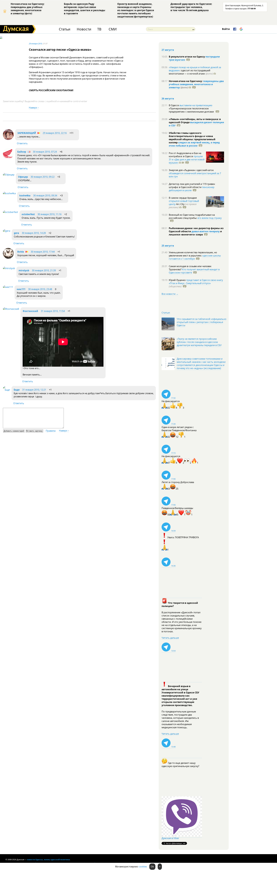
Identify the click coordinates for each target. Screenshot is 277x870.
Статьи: (166, 312)
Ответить (22, 143)
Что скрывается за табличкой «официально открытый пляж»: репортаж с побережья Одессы (201, 322)
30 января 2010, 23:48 (40, 289)
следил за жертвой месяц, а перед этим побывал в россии (194, 144)
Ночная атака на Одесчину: (186, 81)
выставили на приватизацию (195, 105)
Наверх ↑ (34, 107)
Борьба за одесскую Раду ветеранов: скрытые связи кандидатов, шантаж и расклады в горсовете (84, 8)
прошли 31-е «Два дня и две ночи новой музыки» (186, 159)
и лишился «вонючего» (195, 233)
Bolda (20, 251)
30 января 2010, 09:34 (45, 195)
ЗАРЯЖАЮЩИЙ (26, 133)
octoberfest (28, 214)
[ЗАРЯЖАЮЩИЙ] (8, 139)
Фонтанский (30, 311)
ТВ (99, 29)
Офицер (23, 176)
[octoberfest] (10, 212)
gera (16, 233)
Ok (152, 866)
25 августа (168, 245)
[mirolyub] (9, 268)
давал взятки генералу (206, 231)
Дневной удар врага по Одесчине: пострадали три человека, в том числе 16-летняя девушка (191, 7)
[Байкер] (8, 157)
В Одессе (174, 105)
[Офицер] (8, 174)
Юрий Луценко (177, 280)
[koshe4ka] (9, 193)
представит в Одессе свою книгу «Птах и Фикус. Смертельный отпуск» (196, 281)
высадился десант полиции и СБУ (196, 124)
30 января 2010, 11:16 (49, 214)
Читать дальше (170, 637)
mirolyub (24, 270)
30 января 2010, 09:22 (43, 176)
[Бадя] (6, 389)
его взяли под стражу (210, 218)
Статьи (64, 29)
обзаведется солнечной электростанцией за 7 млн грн (195, 175)
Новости (84, 29)
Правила (51, 430)
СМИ (113, 29)
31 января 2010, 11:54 (53, 311)
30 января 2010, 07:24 (45, 151)
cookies (143, 866)
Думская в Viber (170, 838)
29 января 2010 (35, 43)
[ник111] (8, 287)
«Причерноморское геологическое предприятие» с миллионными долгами (191, 110)
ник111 (21, 289)
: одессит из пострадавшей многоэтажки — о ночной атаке (191, 72)
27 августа (168, 49)
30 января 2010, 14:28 (34, 233)
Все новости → (170, 293)
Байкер (21, 151)
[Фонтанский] (11, 308)
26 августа (168, 98)
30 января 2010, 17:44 (43, 251)
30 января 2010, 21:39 (44, 270)
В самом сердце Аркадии (183, 197)
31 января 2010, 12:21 (34, 389)
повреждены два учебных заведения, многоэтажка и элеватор (196, 84)
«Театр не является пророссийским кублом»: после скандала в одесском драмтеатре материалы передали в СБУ (199, 342)
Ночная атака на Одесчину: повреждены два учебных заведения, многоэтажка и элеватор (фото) (27, 8)
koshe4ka (24, 195)
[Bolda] (8, 257)
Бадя (16, 389)
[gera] (6, 230)
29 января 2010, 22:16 (55, 133)
